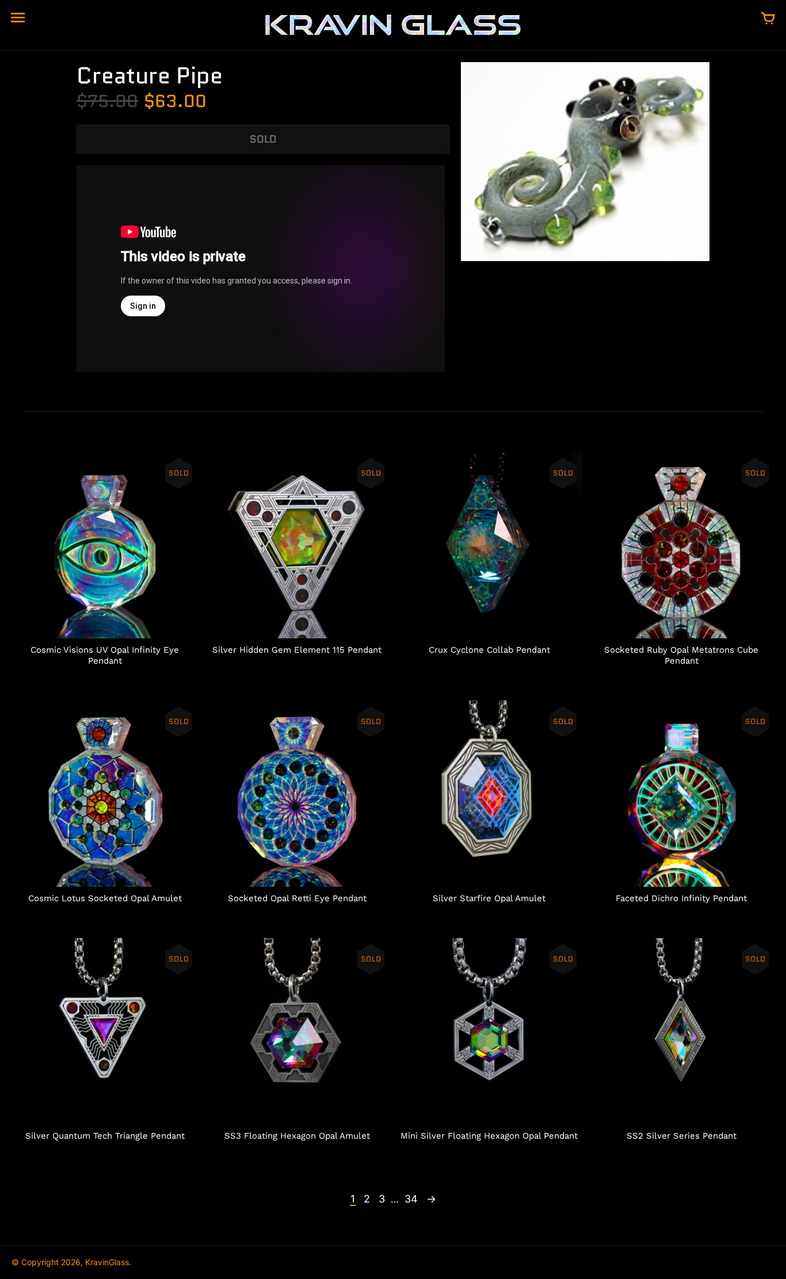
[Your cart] (768, 19)
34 (411, 1199)
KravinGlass (107, 1262)
